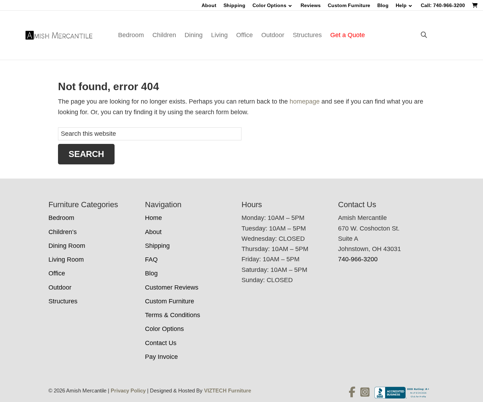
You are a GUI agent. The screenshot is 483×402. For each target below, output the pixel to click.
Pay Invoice (161, 356)
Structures (307, 35)
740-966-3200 (358, 259)
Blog (383, 5)
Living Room (66, 259)
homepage (305, 101)
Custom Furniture (349, 5)
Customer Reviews (171, 287)
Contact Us (160, 342)
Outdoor (272, 35)
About (209, 5)
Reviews (311, 5)
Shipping (234, 5)
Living (219, 35)
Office (244, 35)
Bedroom (131, 35)
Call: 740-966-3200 (443, 5)
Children (164, 35)
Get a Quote (347, 35)
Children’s (62, 231)
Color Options (269, 5)
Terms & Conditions (172, 315)
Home (153, 217)
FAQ (151, 259)
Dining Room (66, 245)
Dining (194, 35)
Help (401, 5)
